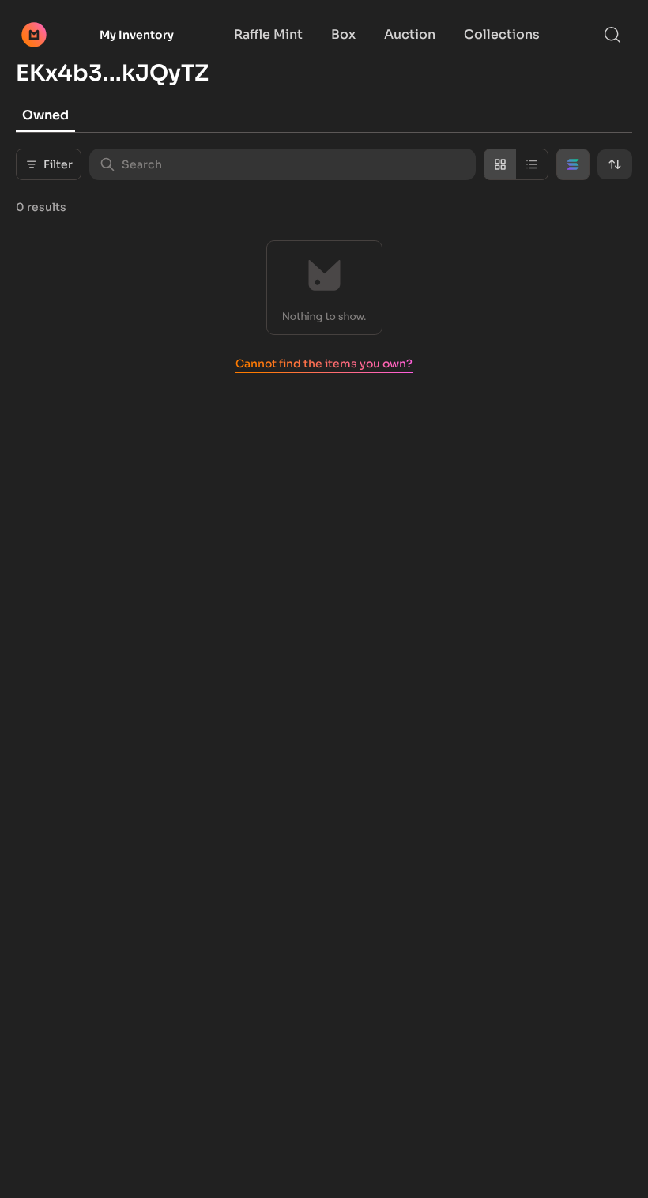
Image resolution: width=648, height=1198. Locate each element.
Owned (45, 115)
